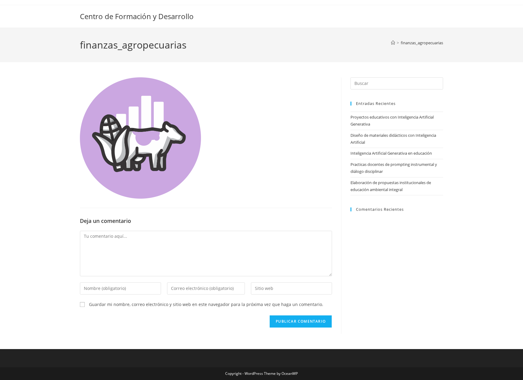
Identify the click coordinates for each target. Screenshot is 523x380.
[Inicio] (393, 42)
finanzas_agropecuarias (422, 42)
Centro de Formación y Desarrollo (137, 16)
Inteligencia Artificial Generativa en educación (391, 153)
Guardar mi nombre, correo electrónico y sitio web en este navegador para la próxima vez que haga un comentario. (206, 304)
